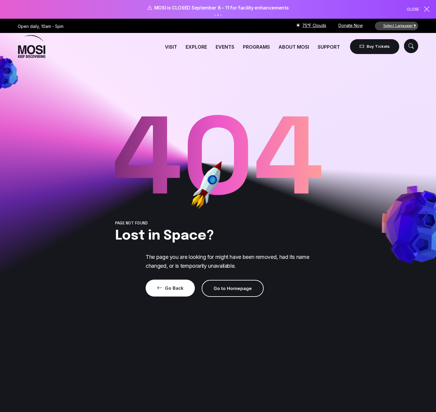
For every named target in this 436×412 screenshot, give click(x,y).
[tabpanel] (218, 8)
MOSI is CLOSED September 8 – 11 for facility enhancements (220, 8)
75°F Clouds (314, 25)
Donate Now (350, 25)
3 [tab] (221, 15)
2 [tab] (218, 15)
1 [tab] (215, 15)
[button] (411, 46)
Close (413, 9)
